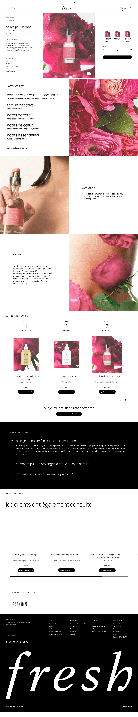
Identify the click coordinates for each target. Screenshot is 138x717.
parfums (12, 16)
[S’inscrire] (34, 629)
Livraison (73, 631)
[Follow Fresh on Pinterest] (17, 642)
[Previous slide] (120, 400)
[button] (107, 36)
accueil (7, 16)
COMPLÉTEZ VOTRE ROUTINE (12, 66)
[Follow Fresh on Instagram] (14, 642)
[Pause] (130, 1)
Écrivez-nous (74, 626)
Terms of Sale (117, 626)
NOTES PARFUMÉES (10, 58)
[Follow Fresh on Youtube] (24, 642)
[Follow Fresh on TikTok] (20, 642)
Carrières (51, 629)
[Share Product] (89, 73)
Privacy (115, 629)
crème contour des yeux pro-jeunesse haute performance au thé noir (107, 556)
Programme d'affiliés (55, 631)
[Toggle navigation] (7, 8)
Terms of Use (117, 624)
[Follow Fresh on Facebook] (7, 642)
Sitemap (115, 634)
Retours (72, 634)
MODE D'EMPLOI (9, 61)
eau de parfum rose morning (107, 376)
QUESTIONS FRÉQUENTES (11, 71)
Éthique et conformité (55, 634)
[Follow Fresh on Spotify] (27, 642)
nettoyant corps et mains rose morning (26, 377)
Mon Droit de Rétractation (99, 631)
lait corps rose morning (67, 376)
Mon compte (95, 624)
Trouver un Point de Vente (78, 624)
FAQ (71, 629)
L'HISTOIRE (8, 63)
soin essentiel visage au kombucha (66, 554)
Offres (94, 629)
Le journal (52, 626)
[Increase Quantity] (131, 50)
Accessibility (117, 631)
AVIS (7, 68)
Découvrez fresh (54, 624)
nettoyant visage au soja (26, 554)
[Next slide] (126, 400)
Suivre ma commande (98, 626)
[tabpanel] (69, 2)
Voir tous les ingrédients (18, 148)
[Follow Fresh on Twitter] (10, 642)
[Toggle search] (13, 8)
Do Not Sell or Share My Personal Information (120, 637)
